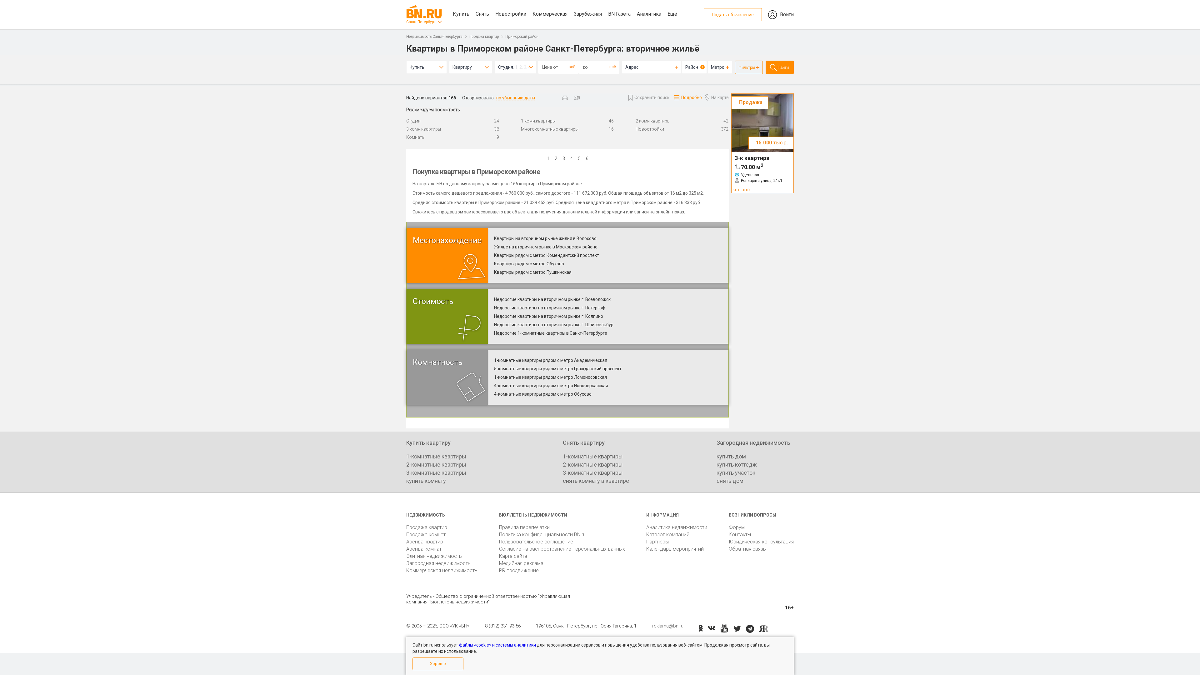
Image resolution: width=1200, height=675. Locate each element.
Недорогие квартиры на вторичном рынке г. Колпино (548, 316)
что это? (742, 189)
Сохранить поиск (651, 97)
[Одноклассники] (701, 629)
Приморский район (521, 36)
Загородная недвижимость (438, 563)
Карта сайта (513, 556)
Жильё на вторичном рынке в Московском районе (546, 246)
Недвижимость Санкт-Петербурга (434, 36)
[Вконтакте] (711, 629)
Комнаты (415, 137)
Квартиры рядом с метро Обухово (529, 263)
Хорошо (438, 663)
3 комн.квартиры (423, 129)
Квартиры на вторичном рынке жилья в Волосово (545, 238)
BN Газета (619, 14)
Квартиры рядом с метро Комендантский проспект (546, 255)
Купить (461, 14)
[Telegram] (750, 629)
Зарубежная (588, 14)
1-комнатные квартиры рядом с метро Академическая (550, 360)
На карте (720, 97)
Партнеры (657, 542)
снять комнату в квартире (596, 481)
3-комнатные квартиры (436, 472)
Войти (787, 15)
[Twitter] (737, 629)
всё (572, 67)
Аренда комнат (424, 549)
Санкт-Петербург (420, 22)
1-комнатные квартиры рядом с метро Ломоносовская (550, 377)
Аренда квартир (424, 542)
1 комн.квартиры (538, 120)
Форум (737, 527)
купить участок (736, 472)
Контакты (740, 535)
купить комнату (426, 481)
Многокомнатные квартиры (549, 129)
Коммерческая (550, 14)
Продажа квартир (484, 36)
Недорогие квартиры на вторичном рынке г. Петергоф (549, 307)
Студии (413, 120)
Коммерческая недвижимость (442, 570)
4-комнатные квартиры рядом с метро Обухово (543, 394)
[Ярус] (763, 628)
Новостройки (510, 14)
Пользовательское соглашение (536, 542)
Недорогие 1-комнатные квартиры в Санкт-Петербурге (550, 333)
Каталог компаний (667, 535)
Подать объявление (733, 14)
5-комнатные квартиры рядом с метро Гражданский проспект (558, 368)
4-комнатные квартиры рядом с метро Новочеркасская (551, 385)
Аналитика (649, 14)
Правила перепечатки (524, 527)
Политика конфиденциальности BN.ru (542, 535)
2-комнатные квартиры (436, 464)
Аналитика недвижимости (676, 527)
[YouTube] (724, 628)
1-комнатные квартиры (436, 456)
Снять (482, 14)
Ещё (672, 14)
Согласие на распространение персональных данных (562, 549)
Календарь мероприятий (675, 549)
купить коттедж (737, 464)
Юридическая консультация (761, 542)
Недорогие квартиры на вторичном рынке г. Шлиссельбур (553, 324)
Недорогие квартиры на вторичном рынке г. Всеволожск (552, 299)
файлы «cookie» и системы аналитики (497, 645)
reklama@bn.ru (667, 626)
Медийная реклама (521, 563)
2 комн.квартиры (653, 120)
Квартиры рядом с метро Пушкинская (533, 272)
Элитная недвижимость (434, 556)
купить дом (731, 456)
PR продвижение (519, 570)
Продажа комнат (426, 535)
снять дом (730, 481)
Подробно (691, 97)
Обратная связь (747, 549)
